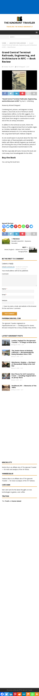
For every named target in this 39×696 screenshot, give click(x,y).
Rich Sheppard (20, 67)
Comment (5, 274)
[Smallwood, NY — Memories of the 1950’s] (6, 388)
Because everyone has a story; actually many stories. (19, 328)
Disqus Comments (21, 268)
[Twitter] (8, 226)
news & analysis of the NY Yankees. (23, 481)
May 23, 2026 (16, 389)
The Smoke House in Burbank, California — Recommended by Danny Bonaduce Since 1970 (23, 352)
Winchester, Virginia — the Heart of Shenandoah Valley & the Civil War (23, 364)
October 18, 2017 (9, 67)
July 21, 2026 (16, 356)
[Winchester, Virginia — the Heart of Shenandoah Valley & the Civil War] (6, 364)
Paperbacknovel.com (9, 325)
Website (4, 300)
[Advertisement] (20, 8)
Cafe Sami (8, 490)
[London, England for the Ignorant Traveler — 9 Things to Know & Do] (6, 343)
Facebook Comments (22, 267)
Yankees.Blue (6, 478)
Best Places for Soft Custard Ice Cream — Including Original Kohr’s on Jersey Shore (24, 375)
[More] (4, 230)
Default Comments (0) (8, 267)
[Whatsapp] (23, 226)
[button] (36, 32)
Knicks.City (5, 467)
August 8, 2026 (16, 344)
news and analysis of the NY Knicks (17, 469)
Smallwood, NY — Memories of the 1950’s (24, 386)
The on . (11, 501)
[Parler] (27, 226)
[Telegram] (31, 226)
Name (4, 289)
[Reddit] (19, 226)
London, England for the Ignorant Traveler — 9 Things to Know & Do (24, 341)
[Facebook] (4, 226)
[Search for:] (19, 37)
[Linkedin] (12, 226)
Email (4, 295)
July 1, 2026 (16, 380)
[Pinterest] (15, 226)
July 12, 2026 (16, 368)
